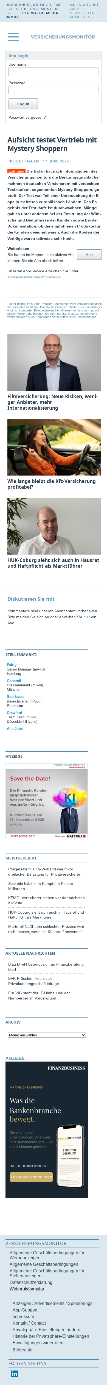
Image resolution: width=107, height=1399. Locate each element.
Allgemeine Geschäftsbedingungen (44, 1264)
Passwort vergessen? (27, 117)
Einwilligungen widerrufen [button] (38, 1342)
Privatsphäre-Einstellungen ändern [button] (46, 1329)
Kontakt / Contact (29, 1323)
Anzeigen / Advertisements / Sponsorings (52, 1303)
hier (86, 617)
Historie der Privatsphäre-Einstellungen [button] (51, 1336)
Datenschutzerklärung (31, 1282)
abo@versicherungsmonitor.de (34, 277)
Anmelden (80, 17)
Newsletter (82, 13)
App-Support (25, 1310)
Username (18, 64)
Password (17, 83)
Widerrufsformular (27, 1289)
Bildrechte (22, 1350)
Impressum (23, 1316)
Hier (89, 254)
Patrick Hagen (23, 161)
